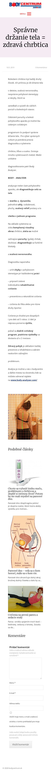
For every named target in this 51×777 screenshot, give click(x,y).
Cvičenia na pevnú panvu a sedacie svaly (23, 616)
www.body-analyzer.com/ (24, 380)
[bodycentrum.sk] (25, 5)
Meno (12, 683)
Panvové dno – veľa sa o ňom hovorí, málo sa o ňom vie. (24, 572)
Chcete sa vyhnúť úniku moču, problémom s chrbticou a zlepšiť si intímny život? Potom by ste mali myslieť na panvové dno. (25, 493)
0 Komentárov (41, 67)
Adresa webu (14, 703)
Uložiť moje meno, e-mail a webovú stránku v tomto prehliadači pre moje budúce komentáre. (24, 721)
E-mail (12, 693)
